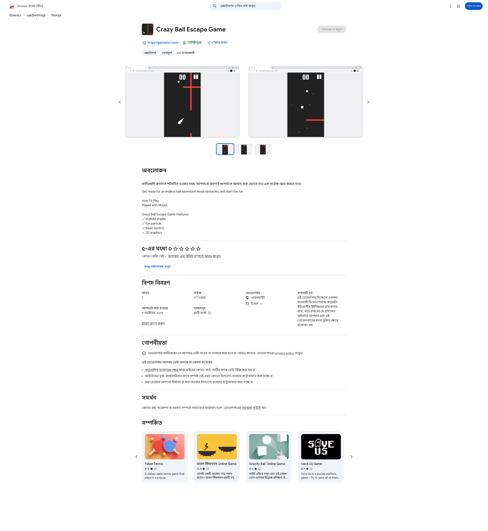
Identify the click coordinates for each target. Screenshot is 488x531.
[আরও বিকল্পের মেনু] (450, 6)
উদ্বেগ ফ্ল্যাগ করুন (153, 323)
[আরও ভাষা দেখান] (209, 313)
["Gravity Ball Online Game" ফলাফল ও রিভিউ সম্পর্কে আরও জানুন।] (259, 468)
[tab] (15, 15)
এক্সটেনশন (150, 53)
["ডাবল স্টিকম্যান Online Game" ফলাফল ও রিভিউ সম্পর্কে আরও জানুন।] (207, 468)
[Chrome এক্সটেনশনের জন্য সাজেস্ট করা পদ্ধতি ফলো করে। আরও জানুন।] (184, 42)
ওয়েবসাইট (258, 298)
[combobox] (250, 6)
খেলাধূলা (167, 53)
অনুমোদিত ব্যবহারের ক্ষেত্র (161, 370)
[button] (458, 6)
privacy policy (284, 353)
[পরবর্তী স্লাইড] (368, 102)
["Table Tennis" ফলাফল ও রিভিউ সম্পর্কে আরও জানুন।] (155, 468)
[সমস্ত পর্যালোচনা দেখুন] (157, 266)
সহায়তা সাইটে (251, 408)
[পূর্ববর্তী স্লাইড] (120, 102)
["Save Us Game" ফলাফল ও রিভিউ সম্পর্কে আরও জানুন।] (311, 468)
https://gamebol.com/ (163, 43)
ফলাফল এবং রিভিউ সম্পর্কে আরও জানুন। (194, 256)
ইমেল (254, 304)
